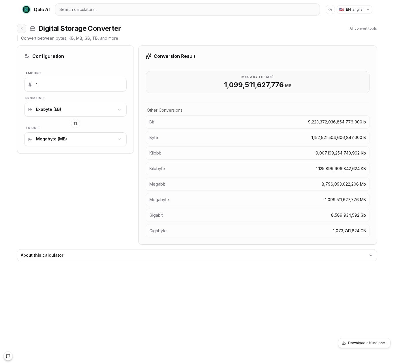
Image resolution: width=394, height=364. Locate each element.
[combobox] (75, 110)
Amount (33, 73)
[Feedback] (8, 356)
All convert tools (363, 28)
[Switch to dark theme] (330, 9)
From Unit (35, 98)
